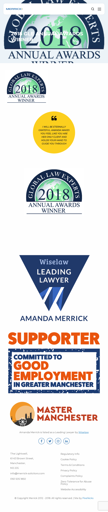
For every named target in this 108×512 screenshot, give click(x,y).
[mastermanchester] (54, 425)
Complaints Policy (72, 476)
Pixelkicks (87, 498)
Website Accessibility (73, 489)
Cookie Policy (69, 459)
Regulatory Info (70, 454)
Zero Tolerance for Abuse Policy (76, 482)
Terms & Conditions (73, 465)
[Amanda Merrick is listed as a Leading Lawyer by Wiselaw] (54, 324)
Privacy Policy (69, 470)
